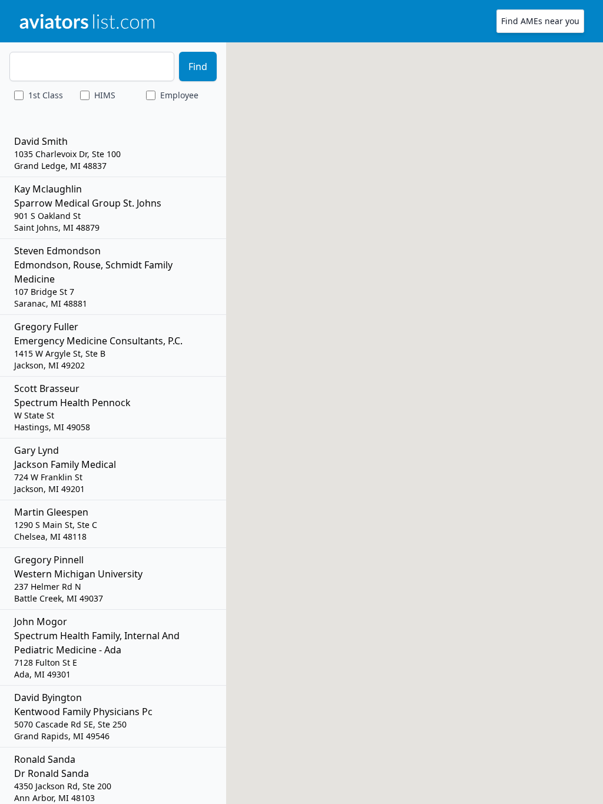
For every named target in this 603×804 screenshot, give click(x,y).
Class (45, 95)
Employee (179, 95)
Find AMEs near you (540, 20)
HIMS (104, 95)
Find (197, 66)
